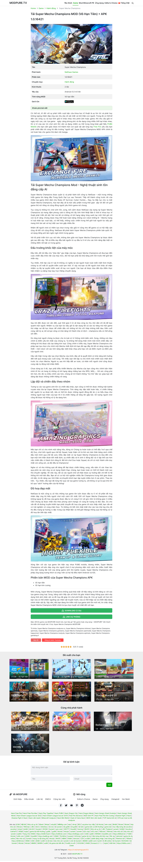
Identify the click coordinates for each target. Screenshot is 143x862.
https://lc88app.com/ (76, 834)
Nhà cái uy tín (32, 824)
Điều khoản (29, 799)
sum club (59, 829)
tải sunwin (58, 827)
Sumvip (80, 829)
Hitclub (19, 827)
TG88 (129, 834)
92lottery (44, 827)
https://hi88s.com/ (123, 843)
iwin (69, 824)
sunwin (115, 829)
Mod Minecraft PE (86, 3)
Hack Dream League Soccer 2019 (55, 816)
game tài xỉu (86, 836)
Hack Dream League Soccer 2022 (29, 816)
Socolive (129, 829)
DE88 (27, 841)
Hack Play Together (46, 813)
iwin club (108, 824)
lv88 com (20, 836)
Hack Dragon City (71, 813)
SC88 (18, 824)
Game (75, 3)
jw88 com (92, 841)
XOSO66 (80, 843)
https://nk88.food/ (43, 834)
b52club (78, 836)
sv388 (87, 838)
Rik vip (112, 836)
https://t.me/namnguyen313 (78, 850)
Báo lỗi (36, 640)
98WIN (40, 843)
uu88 (46, 843)
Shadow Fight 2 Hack (123, 816)
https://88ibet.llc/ (119, 834)
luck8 (100, 841)
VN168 (44, 829)
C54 (82, 838)
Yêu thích (68, 3)
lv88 (32, 841)
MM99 (33, 843)
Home (33, 8)
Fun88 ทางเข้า (70, 843)
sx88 (43, 841)
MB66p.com (62, 824)
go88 (48, 831)
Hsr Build (126, 799)
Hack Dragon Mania (86, 813)
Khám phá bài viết (39, 108)
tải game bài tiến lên (56, 843)
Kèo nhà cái (20, 838)
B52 (79, 824)
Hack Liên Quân (34, 818)
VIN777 (66, 829)
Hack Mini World (63, 818)
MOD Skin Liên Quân (94, 818)
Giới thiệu (18, 799)
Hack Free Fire (16, 813)
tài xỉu (51, 827)
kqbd (26, 831)
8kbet (47, 824)
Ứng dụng (99, 3)
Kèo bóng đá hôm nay (100, 836)
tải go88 (66, 827)
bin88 (25, 829)
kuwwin (70, 836)
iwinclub (119, 836)
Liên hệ (40, 799)
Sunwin (38, 829)
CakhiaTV (13, 831)
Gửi (109, 785)
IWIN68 (98, 834)
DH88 (69, 838)
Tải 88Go (63, 836)
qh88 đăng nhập (97, 838)
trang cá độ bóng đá (40, 838)
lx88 (86, 834)
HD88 (21, 831)
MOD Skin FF (88, 816)
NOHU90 (125, 841)
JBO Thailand (107, 829)
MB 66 (23, 824)
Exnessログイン (97, 843)
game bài (107, 827)
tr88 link (112, 843)
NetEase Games (71, 72)
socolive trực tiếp (88, 824)
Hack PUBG (59, 813)
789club (102, 831)
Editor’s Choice (111, 3)
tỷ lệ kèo (49, 841)
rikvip (74, 824)
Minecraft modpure (49, 818)
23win (71, 845)
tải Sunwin (116, 841)
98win (41, 824)
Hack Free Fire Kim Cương (104, 816)
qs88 (92, 834)
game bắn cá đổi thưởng (94, 827)
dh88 (38, 841)
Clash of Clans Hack (77, 818)
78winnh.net (120, 838)
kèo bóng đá (109, 838)
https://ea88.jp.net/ (45, 836)
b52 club (86, 831)
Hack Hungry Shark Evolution (105, 813)
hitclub (60, 831)
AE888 (85, 841)
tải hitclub (99, 824)
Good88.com (106, 834)
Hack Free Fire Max (30, 813)
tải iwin (81, 827)
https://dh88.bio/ (18, 841)
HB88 (64, 838)
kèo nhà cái (118, 831)
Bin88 (115, 824)
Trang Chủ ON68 (28, 834)
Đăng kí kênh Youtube (53, 640)
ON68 (87, 843)
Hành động (51, 8)
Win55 (86, 829)
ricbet (20, 829)
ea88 (19, 834)
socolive (13, 829)
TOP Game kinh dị (109, 818)
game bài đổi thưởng (37, 831)
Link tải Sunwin (75, 841)
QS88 (122, 829)
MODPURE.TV (18, 2)
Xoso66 (73, 829)
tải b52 (31, 829)
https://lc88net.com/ (58, 834)
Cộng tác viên (59, 799)
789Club (26, 827)
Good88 (34, 836)
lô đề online (107, 841)
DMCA (48, 799)
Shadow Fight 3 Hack (19, 818)
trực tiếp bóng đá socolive (122, 827)
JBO (32, 827)
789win (128, 838)
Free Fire (97, 127)
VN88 (56, 836)
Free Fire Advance (75, 816)
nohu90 (53, 824)
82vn (37, 827)
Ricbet (120, 824)
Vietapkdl (115, 799)
